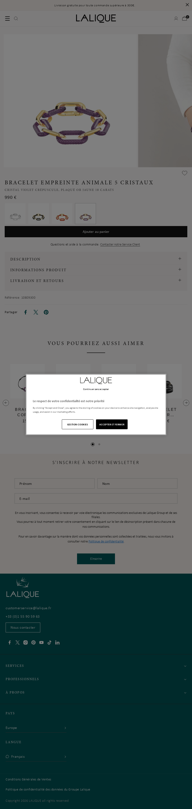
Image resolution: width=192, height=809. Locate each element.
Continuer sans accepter (96, 389)
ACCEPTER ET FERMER (111, 424)
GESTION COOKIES (77, 424)
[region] (96, 404)
